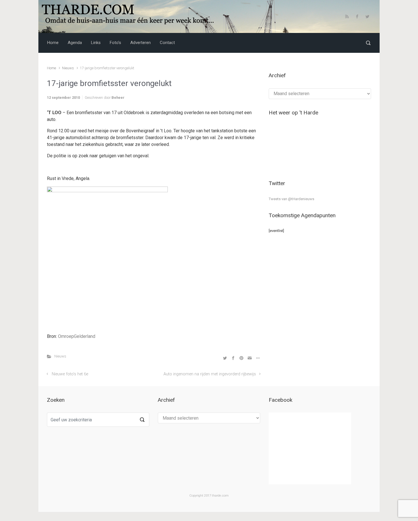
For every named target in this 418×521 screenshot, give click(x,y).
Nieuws (68, 68)
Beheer (118, 97)
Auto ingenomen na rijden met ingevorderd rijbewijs (210, 374)
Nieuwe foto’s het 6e (70, 374)
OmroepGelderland (76, 336)
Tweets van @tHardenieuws (291, 199)
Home (51, 68)
